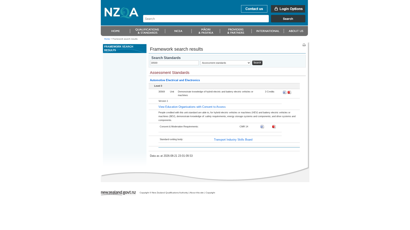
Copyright (210, 192)
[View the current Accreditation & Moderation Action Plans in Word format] (262, 127)
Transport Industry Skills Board (233, 139)
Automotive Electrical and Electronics (175, 80)
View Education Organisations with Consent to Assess (192, 106)
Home (107, 39)
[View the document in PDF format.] (289, 93)
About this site (197, 192)
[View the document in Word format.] (284, 93)
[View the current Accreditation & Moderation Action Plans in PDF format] (274, 127)
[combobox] (226, 21)
